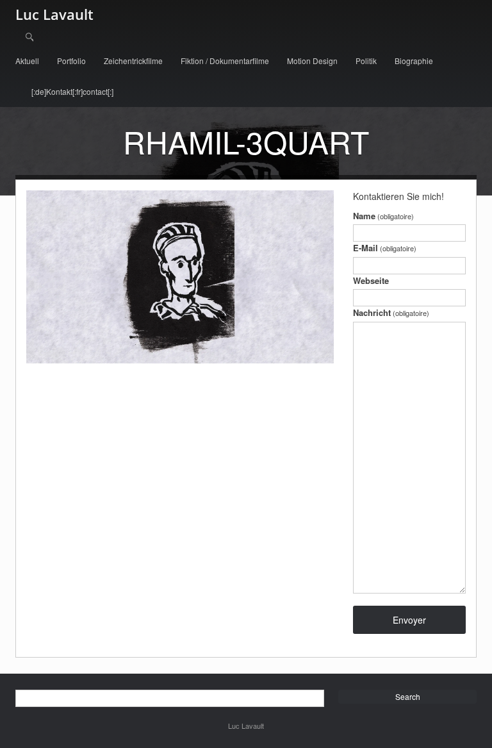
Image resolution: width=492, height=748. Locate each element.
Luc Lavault (54, 14)
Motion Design (312, 60)
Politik (366, 60)
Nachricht (391, 312)
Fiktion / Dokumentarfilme (225, 60)
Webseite (371, 280)
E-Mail (384, 248)
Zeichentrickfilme (133, 60)
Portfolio (71, 60)
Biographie (414, 60)
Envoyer (409, 619)
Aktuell (27, 60)
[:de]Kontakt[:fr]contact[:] (72, 91)
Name (383, 216)
